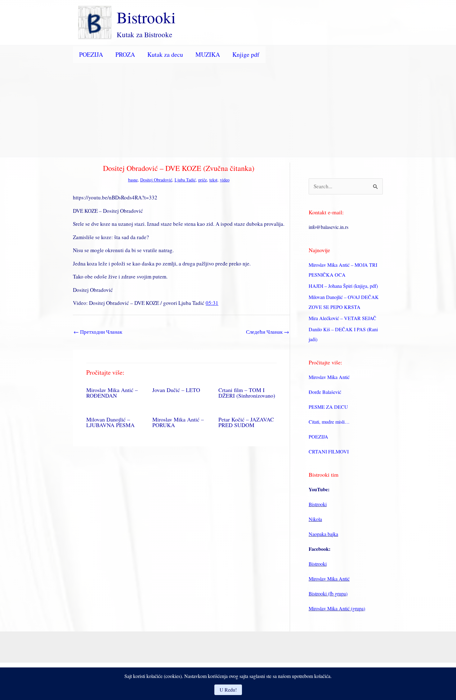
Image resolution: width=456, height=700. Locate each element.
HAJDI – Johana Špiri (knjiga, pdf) (343, 286)
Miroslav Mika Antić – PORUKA (178, 422)
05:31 (212, 302)
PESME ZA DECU (328, 407)
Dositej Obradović (156, 180)
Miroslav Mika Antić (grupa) (337, 608)
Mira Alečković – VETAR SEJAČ (342, 318)
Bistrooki (146, 17)
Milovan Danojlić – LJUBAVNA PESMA (110, 422)
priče (202, 180)
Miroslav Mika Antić (329, 377)
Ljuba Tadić (185, 180)
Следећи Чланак (267, 331)
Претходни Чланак (98, 331)
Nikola (315, 519)
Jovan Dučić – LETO (176, 390)
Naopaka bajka (323, 534)
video (225, 180)
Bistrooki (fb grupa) (328, 593)
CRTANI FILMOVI (329, 451)
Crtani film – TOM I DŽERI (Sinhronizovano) (246, 392)
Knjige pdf (245, 54)
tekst (213, 180)
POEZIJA (91, 54)
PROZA (125, 54)
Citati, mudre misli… (329, 421)
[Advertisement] (228, 110)
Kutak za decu (165, 54)
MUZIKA (207, 54)
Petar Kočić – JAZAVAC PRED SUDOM (246, 422)
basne (133, 180)
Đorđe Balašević (325, 392)
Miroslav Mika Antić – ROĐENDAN (112, 392)
